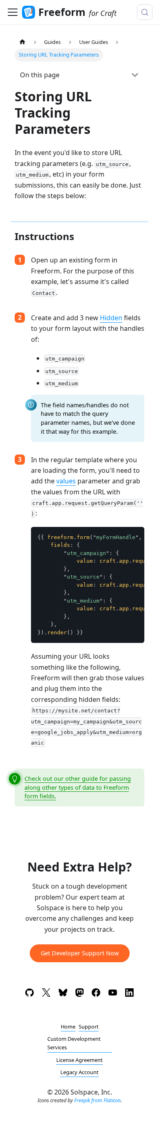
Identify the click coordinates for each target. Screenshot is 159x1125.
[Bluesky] (63, 994)
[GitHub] (29, 994)
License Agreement (79, 1060)
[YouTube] (112, 994)
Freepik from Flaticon (97, 1100)
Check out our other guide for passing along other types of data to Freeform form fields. (77, 787)
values (66, 480)
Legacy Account (79, 1072)
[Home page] (22, 42)
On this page (40, 74)
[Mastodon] (79, 994)
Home (68, 1026)
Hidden (111, 317)
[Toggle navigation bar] (13, 12)
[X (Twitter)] (46, 994)
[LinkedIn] (129, 994)
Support (89, 1026)
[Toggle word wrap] (119, 537)
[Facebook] (96, 994)
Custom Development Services (74, 1043)
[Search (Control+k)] (144, 12)
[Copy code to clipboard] (134, 537)
